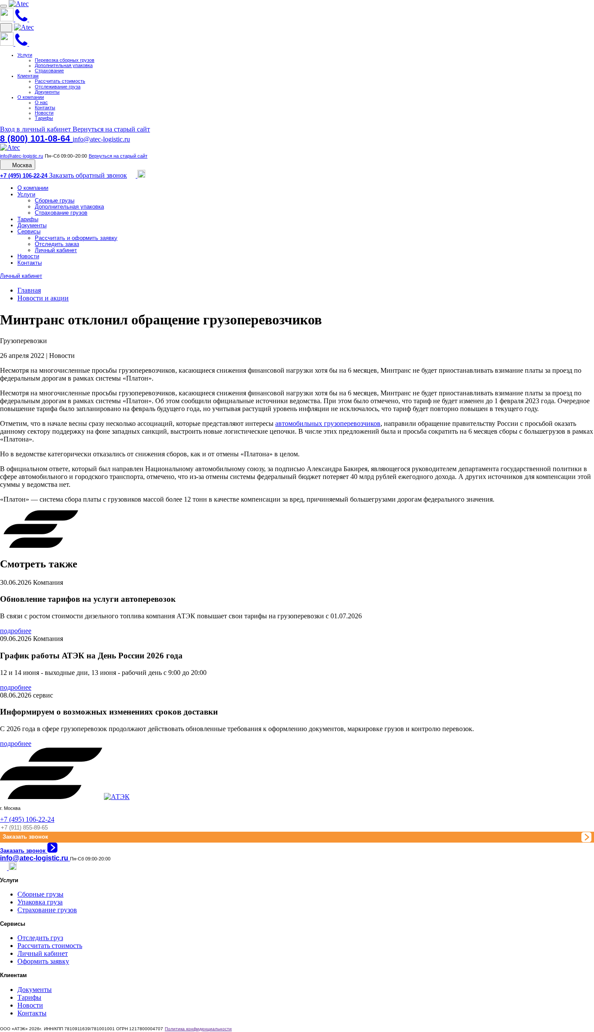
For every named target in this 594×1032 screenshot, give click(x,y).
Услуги (24, 54)
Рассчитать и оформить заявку (76, 238)
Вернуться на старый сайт (111, 129)
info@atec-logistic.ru (101, 139)
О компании (30, 97)
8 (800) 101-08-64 (36, 138)
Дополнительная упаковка (64, 65)
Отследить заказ (57, 244)
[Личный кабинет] (33, 19)
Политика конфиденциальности (198, 1028)
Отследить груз (40, 937)
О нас (41, 102)
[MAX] (141, 175)
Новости (44, 112)
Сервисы (28, 231)
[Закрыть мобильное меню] (6, 27)
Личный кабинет (56, 250)
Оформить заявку (43, 961)
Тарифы (44, 118)
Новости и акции (43, 298)
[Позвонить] (22, 19)
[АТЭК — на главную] (117, 796)
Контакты (45, 107)
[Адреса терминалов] (7, 19)
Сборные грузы (54, 200)
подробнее (15, 630)
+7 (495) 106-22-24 (24, 175)
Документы (47, 91)
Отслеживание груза (57, 86)
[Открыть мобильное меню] (3, 6)
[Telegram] (133, 175)
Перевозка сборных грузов (64, 60)
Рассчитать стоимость (60, 81)
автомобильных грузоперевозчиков (327, 423)
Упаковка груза (40, 902)
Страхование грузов (61, 212)
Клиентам (28, 75)
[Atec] (19, 3)
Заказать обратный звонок (88, 175)
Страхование (49, 70)
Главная (29, 290)
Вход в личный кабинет (36, 129)
